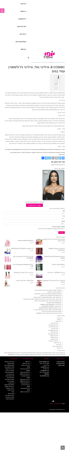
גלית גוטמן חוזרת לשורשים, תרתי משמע (50, 295)
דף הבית (59, 318)
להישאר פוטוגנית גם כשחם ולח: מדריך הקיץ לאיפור (47, 294)
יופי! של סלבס (54, 337)
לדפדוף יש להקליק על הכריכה (34, 202)
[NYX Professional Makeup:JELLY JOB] (7, 267)
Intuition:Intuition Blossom (25, 240)
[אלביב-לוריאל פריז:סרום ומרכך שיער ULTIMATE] (7, 259)
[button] (2, 10)
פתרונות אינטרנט (57, 403)
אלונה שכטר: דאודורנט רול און (25, 280)
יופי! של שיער (54, 328)
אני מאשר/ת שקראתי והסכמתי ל (50, 228)
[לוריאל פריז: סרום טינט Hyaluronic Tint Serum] (39, 283)
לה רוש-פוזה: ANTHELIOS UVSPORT (22, 248)
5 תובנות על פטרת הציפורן (54, 292)
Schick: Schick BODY (58, 264)
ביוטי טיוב (58, 344)
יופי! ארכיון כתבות (53, 341)
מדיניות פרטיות (60, 363)
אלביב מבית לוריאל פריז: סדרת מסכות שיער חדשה (48, 301)
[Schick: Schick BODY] (39, 267)
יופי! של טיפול (54, 332)
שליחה (61, 232)
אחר (29, 361)
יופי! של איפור (54, 323)
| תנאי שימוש (61, 365)
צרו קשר (59, 348)
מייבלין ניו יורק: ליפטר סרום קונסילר (23, 272)
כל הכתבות (58, 321)
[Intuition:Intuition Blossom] (7, 243)
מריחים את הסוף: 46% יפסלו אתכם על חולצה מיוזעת (47, 297)
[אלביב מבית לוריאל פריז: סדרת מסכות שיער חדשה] (39, 241)
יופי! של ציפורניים (53, 327)
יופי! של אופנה (54, 339)
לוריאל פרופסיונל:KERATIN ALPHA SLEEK (50, 308)
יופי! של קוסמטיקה (53, 330)
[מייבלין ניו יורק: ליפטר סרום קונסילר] (7, 275)
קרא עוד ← (63, 243)
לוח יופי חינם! (57, 343)
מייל (63, 216)
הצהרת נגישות (60, 361)
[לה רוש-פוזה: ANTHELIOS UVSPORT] (7, 251)
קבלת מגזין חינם (57, 346)
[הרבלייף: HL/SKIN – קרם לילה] (39, 275)
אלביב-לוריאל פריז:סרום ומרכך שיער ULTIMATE (48, 313)
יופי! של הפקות (54, 335)
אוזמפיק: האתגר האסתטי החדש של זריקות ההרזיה (48, 290)
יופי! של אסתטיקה (53, 325)
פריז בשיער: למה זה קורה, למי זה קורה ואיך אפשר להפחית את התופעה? (42, 299)
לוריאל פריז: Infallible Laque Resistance (50, 304)
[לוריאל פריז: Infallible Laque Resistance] (39, 251)
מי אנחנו (59, 320)
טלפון (63, 221)
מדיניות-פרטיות (42, 228)
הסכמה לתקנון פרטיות (58, 226)
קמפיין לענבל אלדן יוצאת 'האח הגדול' (51, 311)
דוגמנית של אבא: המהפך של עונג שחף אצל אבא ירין (47, 310)
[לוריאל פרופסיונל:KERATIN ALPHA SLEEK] (39, 259)
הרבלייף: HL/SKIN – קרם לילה (56, 272)
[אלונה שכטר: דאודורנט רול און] (7, 283)
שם (64, 210)
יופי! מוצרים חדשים (53, 334)
